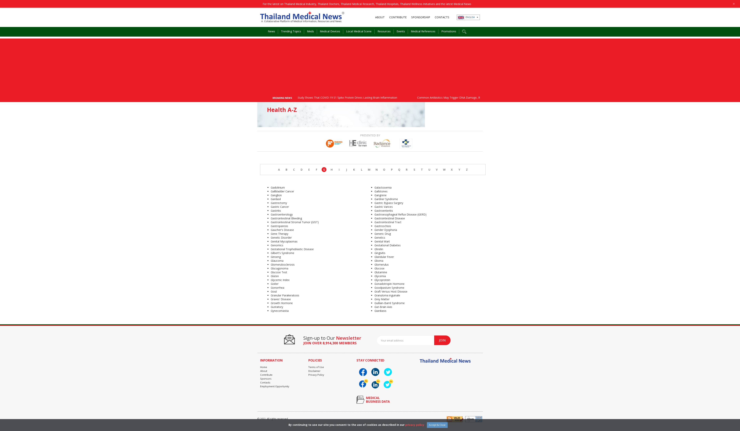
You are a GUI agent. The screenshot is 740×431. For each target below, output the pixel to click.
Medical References (423, 31)
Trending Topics (291, 31)
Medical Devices (330, 31)
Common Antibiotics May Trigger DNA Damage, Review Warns (443, 97)
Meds (310, 31)
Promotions (448, 31)
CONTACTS (442, 17)
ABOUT (380, 17)
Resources (384, 31)
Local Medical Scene (359, 31)
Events (401, 31)
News (271, 31)
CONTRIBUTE (398, 17)
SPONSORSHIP (420, 17)
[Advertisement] (370, 65)
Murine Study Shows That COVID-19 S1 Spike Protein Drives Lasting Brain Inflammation (329, 97)
